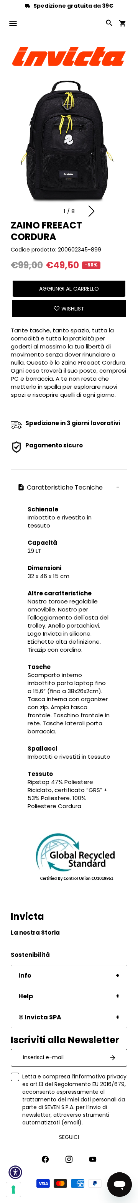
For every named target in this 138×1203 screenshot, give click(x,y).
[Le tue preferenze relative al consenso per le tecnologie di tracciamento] (13, 1189)
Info (24, 975)
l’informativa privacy (99, 1076)
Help (25, 996)
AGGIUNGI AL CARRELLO (69, 289)
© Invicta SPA (39, 1017)
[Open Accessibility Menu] (15, 1172)
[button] (91, 211)
